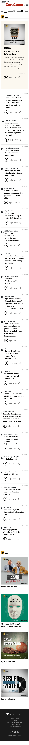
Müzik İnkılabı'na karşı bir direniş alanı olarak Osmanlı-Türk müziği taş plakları (14, 259)
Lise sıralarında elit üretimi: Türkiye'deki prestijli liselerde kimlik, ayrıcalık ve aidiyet (13, 102)
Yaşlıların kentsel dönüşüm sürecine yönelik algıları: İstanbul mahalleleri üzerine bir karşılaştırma (13, 329)
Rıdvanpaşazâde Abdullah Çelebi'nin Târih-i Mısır (11, 532)
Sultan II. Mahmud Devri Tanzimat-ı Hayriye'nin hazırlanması (12, 355)
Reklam (15, 720)
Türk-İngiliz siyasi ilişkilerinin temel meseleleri (12, 152)
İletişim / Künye (14, 719)
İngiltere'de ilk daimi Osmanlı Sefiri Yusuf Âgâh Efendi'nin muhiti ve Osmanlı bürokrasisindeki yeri (14, 303)
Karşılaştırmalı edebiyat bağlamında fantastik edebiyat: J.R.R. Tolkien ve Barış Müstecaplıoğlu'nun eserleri (14, 128)
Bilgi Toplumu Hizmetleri (15, 722)
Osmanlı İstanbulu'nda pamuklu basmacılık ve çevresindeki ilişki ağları (13, 194)
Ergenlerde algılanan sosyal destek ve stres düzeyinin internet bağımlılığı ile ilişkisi (12, 417)
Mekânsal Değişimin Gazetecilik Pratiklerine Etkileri (13, 512)
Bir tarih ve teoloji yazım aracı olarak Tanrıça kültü (11, 376)
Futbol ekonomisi (10, 459)
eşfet (5, 11)
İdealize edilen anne (12, 474)
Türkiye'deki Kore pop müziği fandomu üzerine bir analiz (14, 396)
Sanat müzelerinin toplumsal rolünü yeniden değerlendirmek (11, 440)
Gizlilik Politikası (15, 726)
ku (15, 11)
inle (23, 11)
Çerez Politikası (15, 724)
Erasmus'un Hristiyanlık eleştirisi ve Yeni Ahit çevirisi (14, 215)
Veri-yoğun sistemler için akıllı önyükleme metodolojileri (14, 173)
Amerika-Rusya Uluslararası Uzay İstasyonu (11, 280)
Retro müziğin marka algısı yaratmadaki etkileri (12, 491)
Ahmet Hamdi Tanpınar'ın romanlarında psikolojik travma (11, 237)
